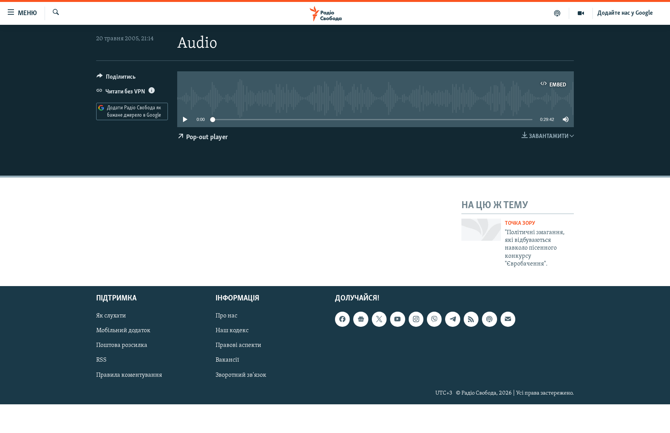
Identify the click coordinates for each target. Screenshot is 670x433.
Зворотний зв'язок (241, 375)
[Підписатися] (508, 319)
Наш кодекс (232, 331)
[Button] (116, 78)
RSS (101, 360)
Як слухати (111, 316)
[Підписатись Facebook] (342, 319)
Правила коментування (129, 375)
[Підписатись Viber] (434, 319)
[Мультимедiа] (581, 13)
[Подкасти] (557, 13)
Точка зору (520, 223)
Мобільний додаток (123, 331)
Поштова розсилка (121, 345)
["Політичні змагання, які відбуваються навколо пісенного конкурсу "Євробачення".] (481, 230)
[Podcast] (489, 319)
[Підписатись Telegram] (452, 319)
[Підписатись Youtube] (397, 319)
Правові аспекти (238, 345)
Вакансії (227, 360)
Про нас (226, 316)
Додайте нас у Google (625, 13)
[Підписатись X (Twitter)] (379, 319)
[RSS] (471, 319)
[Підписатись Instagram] (416, 319)
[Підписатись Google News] (360, 319)
